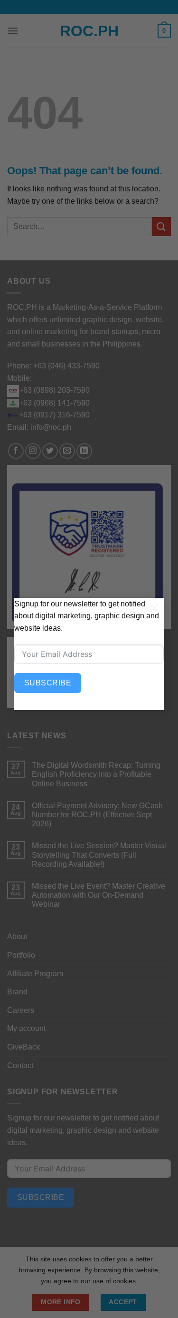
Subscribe (47, 683)
